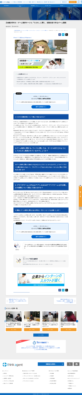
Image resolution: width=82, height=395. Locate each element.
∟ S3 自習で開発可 (52, 380)
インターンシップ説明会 (20, 6)
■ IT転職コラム (71, 380)
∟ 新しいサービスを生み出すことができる (30, 378)
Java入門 (24, 37)
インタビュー (38, 30)
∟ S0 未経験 (51, 373)
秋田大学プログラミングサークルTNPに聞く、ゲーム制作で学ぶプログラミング (17, 301)
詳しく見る (13, 329)
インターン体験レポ (44, 30)
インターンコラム (32, 30)
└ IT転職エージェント (72, 385)
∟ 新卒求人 (5, 373)
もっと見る (41, 335)
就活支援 (61, 5)
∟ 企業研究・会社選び (7, 378)
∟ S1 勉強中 (51, 375)
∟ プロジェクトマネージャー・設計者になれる (31, 375)
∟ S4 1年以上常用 (52, 383)
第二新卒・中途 (48, 5)
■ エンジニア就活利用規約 (73, 370)
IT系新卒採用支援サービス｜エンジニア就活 (21, 30)
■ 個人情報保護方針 (71, 373)
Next (77, 321)
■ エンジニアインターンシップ (73, 378)
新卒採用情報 (6, 5)
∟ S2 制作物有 (52, 378)
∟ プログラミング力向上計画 (8, 380)
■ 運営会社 (70, 388)
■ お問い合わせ (71, 375)
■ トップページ (5, 370)
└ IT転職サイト (71, 383)
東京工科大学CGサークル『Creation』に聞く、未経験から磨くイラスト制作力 (64, 301)
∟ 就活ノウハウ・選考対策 (8, 383)
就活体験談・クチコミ (35, 5)
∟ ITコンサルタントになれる (27, 380)
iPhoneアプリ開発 (17, 37)
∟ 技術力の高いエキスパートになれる (29, 373)
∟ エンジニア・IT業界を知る (8, 375)
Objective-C (28, 37)
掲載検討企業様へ (51, 364)
